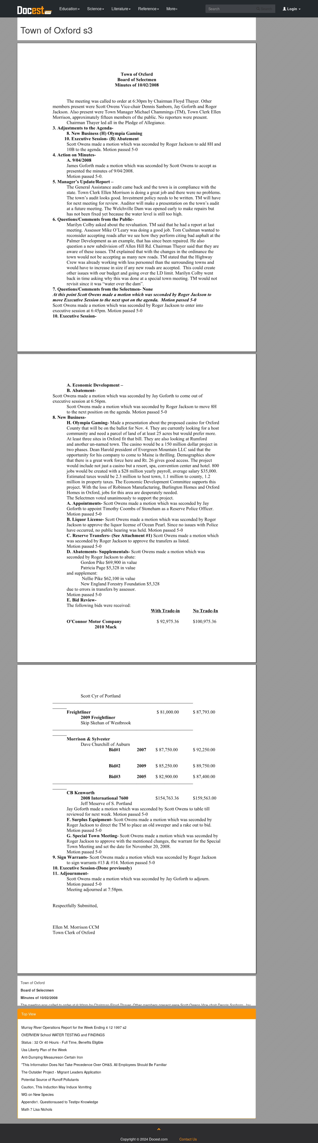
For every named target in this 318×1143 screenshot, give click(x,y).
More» (172, 8)
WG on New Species (37, 1094)
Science (94, 8)
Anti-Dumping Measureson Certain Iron (52, 1057)
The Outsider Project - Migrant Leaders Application (61, 1072)
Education (68, 8)
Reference (147, 8)
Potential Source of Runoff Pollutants (50, 1079)
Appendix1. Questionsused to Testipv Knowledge (59, 1101)
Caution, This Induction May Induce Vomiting (56, 1086)
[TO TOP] (159, 1129)
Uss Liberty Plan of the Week (44, 1049)
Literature (120, 8)
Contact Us (188, 1139)
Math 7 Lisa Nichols (36, 1109)
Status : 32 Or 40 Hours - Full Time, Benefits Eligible (62, 1042)
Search (266, 8)
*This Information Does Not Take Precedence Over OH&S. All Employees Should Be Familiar (94, 1064)
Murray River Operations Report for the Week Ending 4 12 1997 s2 (73, 1027)
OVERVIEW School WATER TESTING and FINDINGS (63, 1034)
